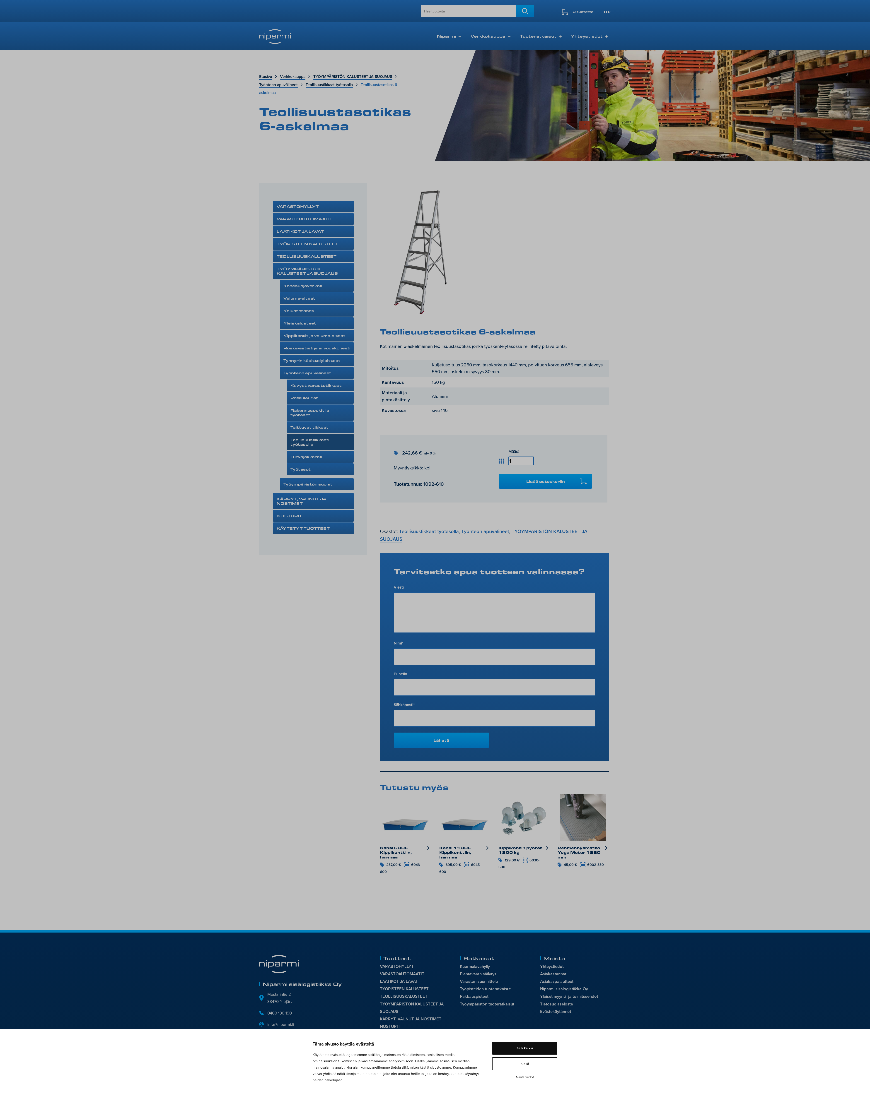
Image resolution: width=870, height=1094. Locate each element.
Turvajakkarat (306, 456)
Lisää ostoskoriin (545, 481)
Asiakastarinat (553, 974)
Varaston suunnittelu (479, 981)
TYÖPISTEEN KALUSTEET (307, 243)
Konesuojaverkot (302, 285)
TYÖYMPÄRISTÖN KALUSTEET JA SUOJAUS (352, 76)
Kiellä (525, 1063)
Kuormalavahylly (475, 966)
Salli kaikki (525, 1048)
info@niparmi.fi (280, 1024)
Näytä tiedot (525, 1077)
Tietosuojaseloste (556, 1004)
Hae (525, 11)
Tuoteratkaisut (538, 36)
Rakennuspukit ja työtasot (309, 412)
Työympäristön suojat (308, 484)
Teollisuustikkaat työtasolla (329, 84)
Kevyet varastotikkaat (316, 385)
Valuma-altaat (299, 298)
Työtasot (300, 469)
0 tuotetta (592, 12)
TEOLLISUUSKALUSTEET (306, 256)
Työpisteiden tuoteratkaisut (485, 989)
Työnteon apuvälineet (278, 84)
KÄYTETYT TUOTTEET (303, 528)
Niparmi (446, 36)
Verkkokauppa (488, 36)
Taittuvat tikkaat (309, 427)
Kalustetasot (298, 310)
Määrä (513, 451)
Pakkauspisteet (474, 996)
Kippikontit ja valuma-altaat (314, 335)
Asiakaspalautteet (556, 981)
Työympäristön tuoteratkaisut (487, 1004)
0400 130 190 (279, 1013)
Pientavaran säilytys (478, 974)
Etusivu (265, 76)
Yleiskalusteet (299, 323)
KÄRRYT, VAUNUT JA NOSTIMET (301, 501)
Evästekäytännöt (555, 1011)
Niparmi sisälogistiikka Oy (564, 989)
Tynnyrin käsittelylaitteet (312, 360)
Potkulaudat (304, 397)
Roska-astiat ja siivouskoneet (316, 348)
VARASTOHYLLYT (298, 206)
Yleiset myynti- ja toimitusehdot (569, 996)
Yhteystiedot (587, 36)
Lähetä (441, 740)
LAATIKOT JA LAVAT (300, 231)
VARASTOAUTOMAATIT (304, 218)
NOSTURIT (289, 515)
